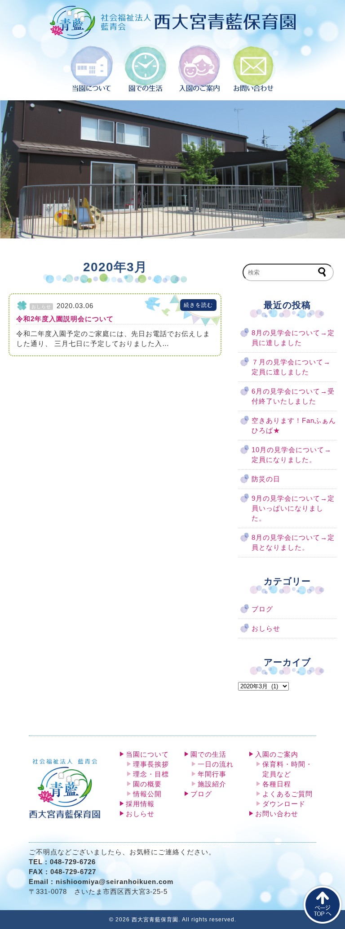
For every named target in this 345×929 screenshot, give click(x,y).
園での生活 (208, 754)
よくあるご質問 (287, 794)
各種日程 (276, 784)
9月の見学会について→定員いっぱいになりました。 (293, 508)
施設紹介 (212, 784)
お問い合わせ (276, 813)
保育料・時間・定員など (287, 769)
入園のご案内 (276, 754)
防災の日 (266, 479)
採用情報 (140, 804)
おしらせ (266, 628)
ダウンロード (283, 804)
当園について (147, 754)
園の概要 (147, 784)
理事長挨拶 (151, 764)
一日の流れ (216, 764)
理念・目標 (151, 774)
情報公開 (147, 794)
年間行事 (212, 774)
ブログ (262, 609)
